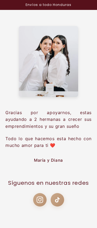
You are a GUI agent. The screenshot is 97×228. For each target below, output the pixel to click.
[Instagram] (40, 200)
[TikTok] (57, 200)
